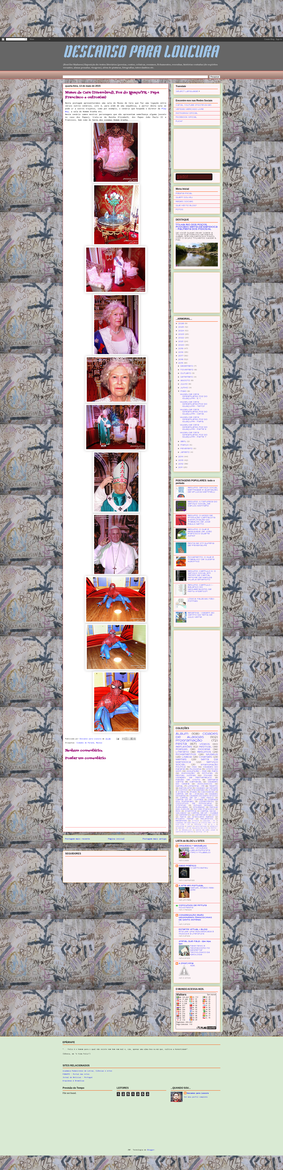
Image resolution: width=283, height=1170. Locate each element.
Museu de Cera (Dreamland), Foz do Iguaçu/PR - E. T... (193, 396)
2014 (181, 456)
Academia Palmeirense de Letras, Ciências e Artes (87, 1071)
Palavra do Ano (200, 828)
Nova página (186, 907)
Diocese (204, 749)
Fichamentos (186, 754)
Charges (205, 757)
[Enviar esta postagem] (117, 739)
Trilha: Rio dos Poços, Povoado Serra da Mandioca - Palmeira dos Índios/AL (196, 227)
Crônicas (181, 805)
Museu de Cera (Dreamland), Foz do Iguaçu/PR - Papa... (193, 419)
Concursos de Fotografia (194, 803)
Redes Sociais (184, 201)
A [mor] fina (186, 963)
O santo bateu (199, 868)
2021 (181, 341)
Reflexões (184, 747)
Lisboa (187, 757)
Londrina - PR (196, 786)
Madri (189, 826)
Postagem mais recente (77, 839)
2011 (180, 467)
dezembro (187, 366)
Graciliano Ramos (203, 817)
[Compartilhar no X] (128, 738)
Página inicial (116, 839)
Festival (205, 747)
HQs (194, 767)
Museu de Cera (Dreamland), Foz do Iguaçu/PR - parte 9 (193, 427)
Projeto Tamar (185, 819)
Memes (181, 759)
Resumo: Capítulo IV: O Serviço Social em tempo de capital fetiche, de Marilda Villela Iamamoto (202, 575)
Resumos (204, 752)
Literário (182, 752)
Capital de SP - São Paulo (197, 798)
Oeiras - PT (183, 828)
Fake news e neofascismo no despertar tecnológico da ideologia (200, 950)
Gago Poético (187, 866)
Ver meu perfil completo (196, 1097)
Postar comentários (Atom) (120, 846)
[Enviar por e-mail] (123, 738)
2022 (181, 338)
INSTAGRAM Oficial (187, 113)
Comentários (206, 801)
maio (183, 391)
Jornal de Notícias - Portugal (78, 1077)
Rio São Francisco (204, 809)
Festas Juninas (186, 775)
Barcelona (185, 788)
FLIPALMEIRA (182, 807)
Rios (178, 811)
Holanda (180, 826)
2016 (181, 359)
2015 (181, 363)
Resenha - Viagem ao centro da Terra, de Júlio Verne (201, 615)
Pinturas (207, 773)
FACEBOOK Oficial (186, 117)
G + (213, 824)
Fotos (179, 209)
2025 (181, 327)
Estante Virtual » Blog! (193, 929)
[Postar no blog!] (126, 738)
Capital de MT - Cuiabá (204, 813)
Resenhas (181, 821)
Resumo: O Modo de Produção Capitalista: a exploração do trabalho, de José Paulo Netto (202, 520)
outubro (186, 373)
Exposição (188, 773)
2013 (181, 460)
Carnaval (195, 782)
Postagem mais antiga (154, 839)
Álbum (182, 733)
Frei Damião (198, 790)
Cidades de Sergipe (207, 788)
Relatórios (207, 819)
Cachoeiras (207, 792)
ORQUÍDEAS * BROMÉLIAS (193, 846)
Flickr (179, 121)
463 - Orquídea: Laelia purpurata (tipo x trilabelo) (200, 850)
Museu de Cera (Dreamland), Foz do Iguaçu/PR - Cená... (193, 412)
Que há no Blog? (186, 205)
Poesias (181, 749)
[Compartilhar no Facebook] (131, 738)
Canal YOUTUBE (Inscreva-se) (193, 105)
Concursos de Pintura (193, 905)
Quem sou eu (184, 197)
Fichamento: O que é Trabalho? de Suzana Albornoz (201, 559)
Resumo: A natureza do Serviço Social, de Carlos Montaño (202, 504)
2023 (181, 334)
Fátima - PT (200, 824)
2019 (181, 348)
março (184, 445)
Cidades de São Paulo (187, 822)
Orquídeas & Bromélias (73, 1081)
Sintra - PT (201, 832)
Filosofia (195, 769)
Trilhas (208, 775)
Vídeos (205, 744)
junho (184, 388)
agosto (185, 380)
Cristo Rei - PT (208, 822)
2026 (181, 323)
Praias (193, 792)
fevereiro (186, 448)
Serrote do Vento (184, 832)
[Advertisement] (22, 18)
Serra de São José (205, 830)
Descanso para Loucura (198, 1093)
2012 (181, 464)
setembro (187, 377)
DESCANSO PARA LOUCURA (140, 53)
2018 (181, 352)
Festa (181, 744)
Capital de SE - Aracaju (190, 794)
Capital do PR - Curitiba (189, 799)
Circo (215, 815)
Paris (215, 771)
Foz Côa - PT (183, 824)
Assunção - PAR (196, 771)
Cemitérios (185, 815)
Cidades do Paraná (85, 743)
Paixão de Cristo (188, 780)
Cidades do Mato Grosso (203, 796)
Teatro (213, 786)
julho (184, 384)
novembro (187, 370)
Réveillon (187, 830)
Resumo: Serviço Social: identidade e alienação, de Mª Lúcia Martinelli (203, 490)
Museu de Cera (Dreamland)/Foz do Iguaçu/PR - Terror (193, 404)
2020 (181, 345)
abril (183, 441)
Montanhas (201, 826)
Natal (179, 786)
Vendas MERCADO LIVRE (190, 109)
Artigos (195, 821)
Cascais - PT (209, 821)
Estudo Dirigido (203, 805)
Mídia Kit (214, 826)
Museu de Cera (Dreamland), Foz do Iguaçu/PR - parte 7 (193, 435)
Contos (183, 790)
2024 (181, 331)
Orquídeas (199, 807)
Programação (189, 740)
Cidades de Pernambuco (194, 777)
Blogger (150, 1150)
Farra (183, 817)
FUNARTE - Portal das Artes (76, 1074)
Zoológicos (205, 784)
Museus (99, 743)
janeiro (185, 452)
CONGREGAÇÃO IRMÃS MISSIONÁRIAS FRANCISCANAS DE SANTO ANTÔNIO (195, 917)
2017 (181, 356)
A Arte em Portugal (191, 885)
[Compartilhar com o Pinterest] (134, 738)
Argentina (190, 811)
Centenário (201, 815)
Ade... (192, 965)
